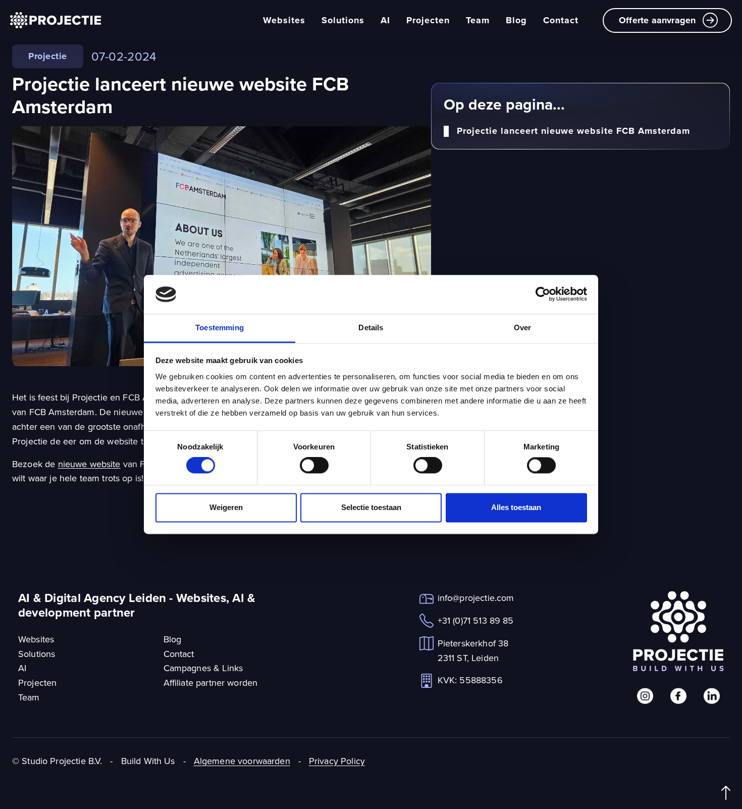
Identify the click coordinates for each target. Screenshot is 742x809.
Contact (560, 20)
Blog (516, 20)
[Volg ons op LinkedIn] (712, 696)
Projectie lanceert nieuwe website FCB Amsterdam (573, 131)
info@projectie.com (476, 597)
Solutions (343, 20)
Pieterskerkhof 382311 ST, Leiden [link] (473, 650)
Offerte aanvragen (657, 20)
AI (385, 20)
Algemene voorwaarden (242, 760)
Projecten (428, 20)
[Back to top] (726, 793)
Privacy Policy (337, 760)
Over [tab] (523, 327)
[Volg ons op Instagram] (645, 696)
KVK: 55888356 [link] (470, 680)
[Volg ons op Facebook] (678, 696)
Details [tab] (370, 327)
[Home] (55, 20)
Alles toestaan (516, 507)
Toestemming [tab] (219, 327)
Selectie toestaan (371, 507)
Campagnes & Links (203, 668)
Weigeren (226, 507)
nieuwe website (89, 464)
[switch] (314, 466)
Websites (284, 20)
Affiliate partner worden (211, 682)
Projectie (47, 56)
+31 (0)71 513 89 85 (476, 620)
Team (478, 20)
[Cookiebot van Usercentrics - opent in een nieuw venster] (543, 294)
